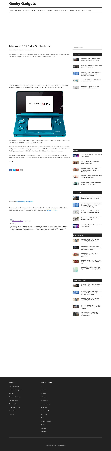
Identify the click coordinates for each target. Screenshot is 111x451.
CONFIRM (44, 249)
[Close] (83, 199)
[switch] (76, 225)
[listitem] (55, 221)
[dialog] (55, 225)
